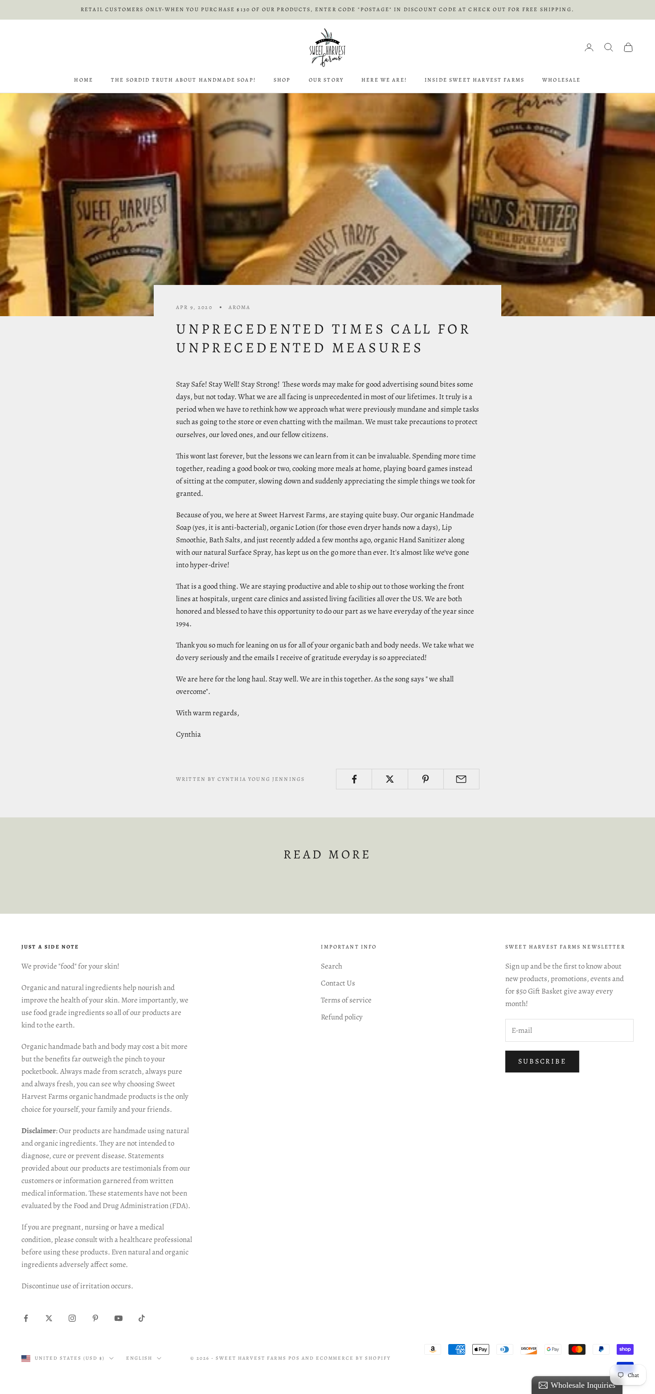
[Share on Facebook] (354, 779)
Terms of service (346, 1000)
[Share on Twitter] (389, 779)
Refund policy (342, 1017)
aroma (240, 307)
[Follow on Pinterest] (95, 1318)
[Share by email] (461, 779)
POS (294, 1358)
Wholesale (561, 79)
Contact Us (338, 983)
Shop (282, 79)
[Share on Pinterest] (425, 779)
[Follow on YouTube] (118, 1318)
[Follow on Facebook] (25, 1318)
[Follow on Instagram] (72, 1318)
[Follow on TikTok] (141, 1318)
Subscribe (542, 1061)
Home (83, 79)
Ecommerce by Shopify (353, 1358)
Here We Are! (384, 79)
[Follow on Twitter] (49, 1318)
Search (331, 966)
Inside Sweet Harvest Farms (474, 79)
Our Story (326, 79)
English (139, 1358)
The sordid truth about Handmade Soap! (183, 79)
